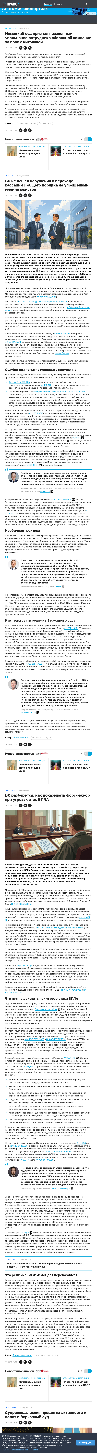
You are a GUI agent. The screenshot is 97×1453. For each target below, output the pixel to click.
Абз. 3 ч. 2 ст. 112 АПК (19, 382)
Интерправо (11, 28)
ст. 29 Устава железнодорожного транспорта (60, 927)
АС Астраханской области (58, 1151)
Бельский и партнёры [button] (46, 1009)
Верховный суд (62, 333)
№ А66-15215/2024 (34, 664)
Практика (12, 1259)
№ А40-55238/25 (19, 1146)
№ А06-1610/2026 (44, 1160)
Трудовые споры (28, 123)
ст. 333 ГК (24, 1160)
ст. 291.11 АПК (71, 628)
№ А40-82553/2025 (21, 904)
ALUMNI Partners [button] (62, 499)
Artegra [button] (77, 437)
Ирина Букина (62, 353)
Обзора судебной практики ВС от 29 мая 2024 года (59, 391)
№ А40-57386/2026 (34, 1039)
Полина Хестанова (22, 1355)
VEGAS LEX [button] (32, 465)
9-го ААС (81, 1143)
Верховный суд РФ (42, 738)
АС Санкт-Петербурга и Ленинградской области (42, 301)
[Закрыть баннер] (51, 1429)
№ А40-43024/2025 (71, 990)
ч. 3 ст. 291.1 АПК (13, 342)
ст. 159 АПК (46, 385)
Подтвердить (85, 1443)
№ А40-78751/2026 (56, 1039)
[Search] (87, 4)
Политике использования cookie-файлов (20, 1450)
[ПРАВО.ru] (11, 4)
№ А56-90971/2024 (46, 296)
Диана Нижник (20, 737)
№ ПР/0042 (29, 1066)
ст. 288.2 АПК (36, 413)
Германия (47, 123)
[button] (20, 48)
